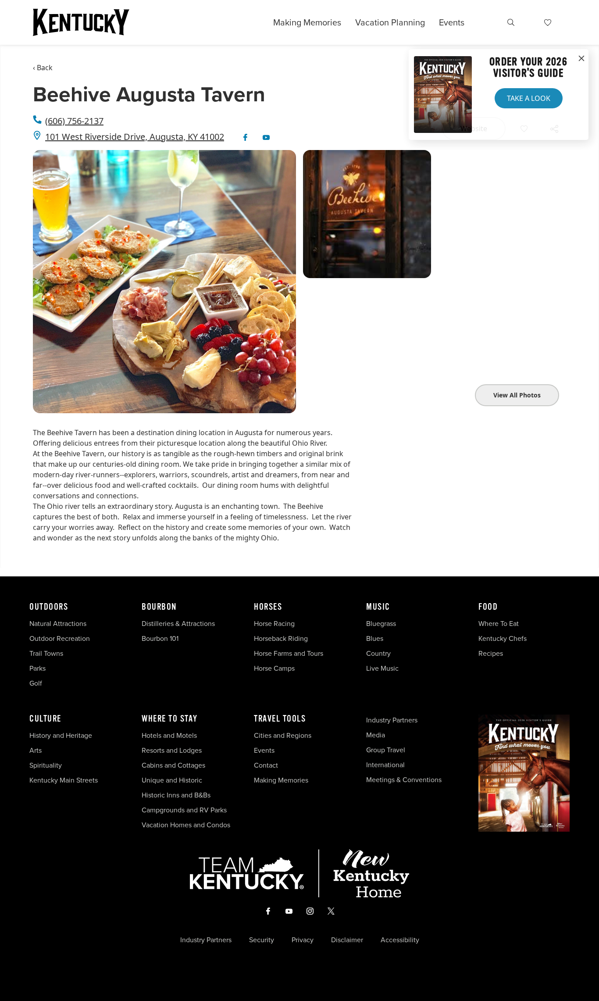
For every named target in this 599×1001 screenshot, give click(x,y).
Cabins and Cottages (173, 765)
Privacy (303, 939)
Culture (45, 719)
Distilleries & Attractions (178, 623)
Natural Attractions (57, 623)
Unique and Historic (172, 780)
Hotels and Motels (169, 735)
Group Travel (385, 749)
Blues (374, 638)
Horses (268, 607)
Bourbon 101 (160, 638)
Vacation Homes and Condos (186, 824)
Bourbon (159, 607)
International (385, 764)
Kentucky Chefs (502, 638)
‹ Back (43, 67)
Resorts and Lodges (172, 750)
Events (451, 22)
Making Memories (307, 22)
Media (375, 735)
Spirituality (46, 765)
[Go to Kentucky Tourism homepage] (81, 22)
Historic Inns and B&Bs (176, 795)
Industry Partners (391, 720)
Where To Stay (170, 719)
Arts (35, 750)
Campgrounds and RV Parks (184, 810)
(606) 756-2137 (74, 121)
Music (378, 607)
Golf (35, 683)
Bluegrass (381, 623)
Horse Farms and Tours (288, 653)
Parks (37, 668)
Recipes (491, 653)
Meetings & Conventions (404, 779)
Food (488, 607)
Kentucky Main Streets (63, 780)
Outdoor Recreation (59, 638)
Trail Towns (46, 653)
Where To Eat (498, 623)
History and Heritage (61, 735)
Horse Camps (274, 668)
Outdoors (48, 607)
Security (261, 939)
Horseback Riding (281, 638)
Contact (266, 765)
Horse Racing (274, 623)
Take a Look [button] (528, 98)
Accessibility (400, 939)
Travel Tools (280, 719)
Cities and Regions (282, 735)
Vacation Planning (390, 22)
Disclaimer (347, 939)
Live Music (382, 668)
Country (378, 653)
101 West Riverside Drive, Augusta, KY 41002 (134, 137)
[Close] (581, 58)
